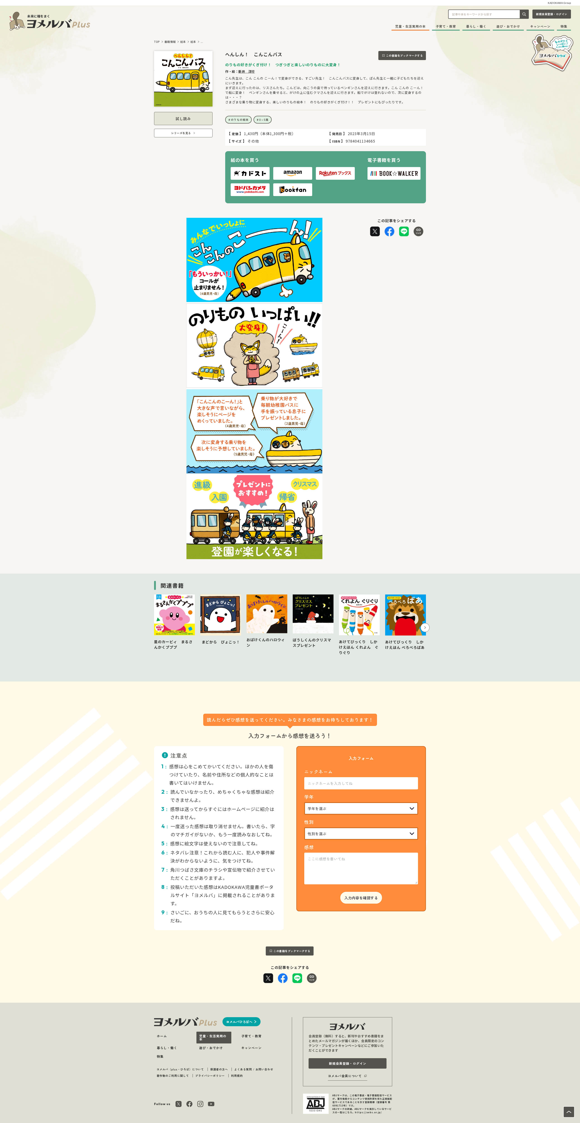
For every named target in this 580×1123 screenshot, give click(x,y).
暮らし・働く (476, 26)
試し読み (183, 118)
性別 (309, 822)
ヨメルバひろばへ (239, 1021)
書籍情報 (170, 42)
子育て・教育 (446, 26)
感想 (309, 847)
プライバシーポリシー (210, 1075)
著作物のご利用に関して (173, 1075)
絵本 (183, 42)
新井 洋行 (246, 71)
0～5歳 (263, 119)
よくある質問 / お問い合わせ (253, 1069)
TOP (157, 42)
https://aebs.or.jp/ (368, 1112)
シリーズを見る (181, 133)
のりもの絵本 (240, 119)
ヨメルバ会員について (345, 1076)
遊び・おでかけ (508, 26)
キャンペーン (540, 26)
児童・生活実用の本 (410, 26)
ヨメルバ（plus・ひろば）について (180, 1069)
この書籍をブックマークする (404, 55)
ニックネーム (318, 771)
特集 (564, 26)
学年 (309, 796)
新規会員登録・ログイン (551, 14)
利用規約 (237, 1075)
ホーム (162, 1036)
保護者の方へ (219, 1069)
